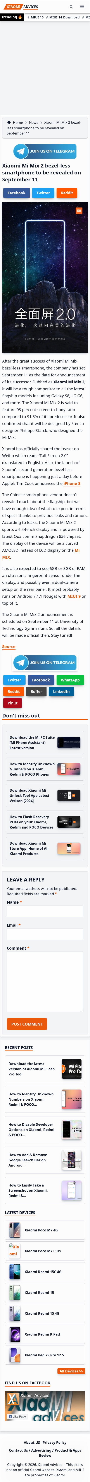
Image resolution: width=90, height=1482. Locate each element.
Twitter (14, 680)
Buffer (36, 691)
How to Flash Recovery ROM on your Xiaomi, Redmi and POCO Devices (31, 822)
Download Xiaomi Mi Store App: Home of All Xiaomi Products (29, 848)
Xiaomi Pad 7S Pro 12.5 (44, 1355)
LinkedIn (61, 691)
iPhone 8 (72, 483)
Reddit (14, 691)
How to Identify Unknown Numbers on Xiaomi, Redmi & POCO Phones (32, 769)
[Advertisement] (45, 68)
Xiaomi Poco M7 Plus (43, 1251)
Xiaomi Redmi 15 (39, 1292)
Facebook (41, 680)
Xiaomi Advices (50, 1464)
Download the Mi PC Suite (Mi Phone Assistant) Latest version (32, 742)
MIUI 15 (37, 17)
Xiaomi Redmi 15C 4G (43, 1271)
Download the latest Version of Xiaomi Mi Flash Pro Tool (32, 1069)
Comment (18, 948)
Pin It (12, 703)
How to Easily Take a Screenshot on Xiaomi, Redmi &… (28, 1190)
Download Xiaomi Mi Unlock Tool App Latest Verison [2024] (29, 795)
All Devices (69, 1371)
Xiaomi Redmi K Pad (42, 1334)
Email (14, 925)
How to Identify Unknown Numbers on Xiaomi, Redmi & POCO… (31, 1099)
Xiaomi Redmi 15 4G (42, 1313)
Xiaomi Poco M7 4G (41, 1230)
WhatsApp (70, 680)
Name (14, 902)
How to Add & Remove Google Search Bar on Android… (28, 1160)
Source (9, 646)
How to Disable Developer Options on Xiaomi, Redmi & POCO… (31, 1129)
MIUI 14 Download (64, 17)
